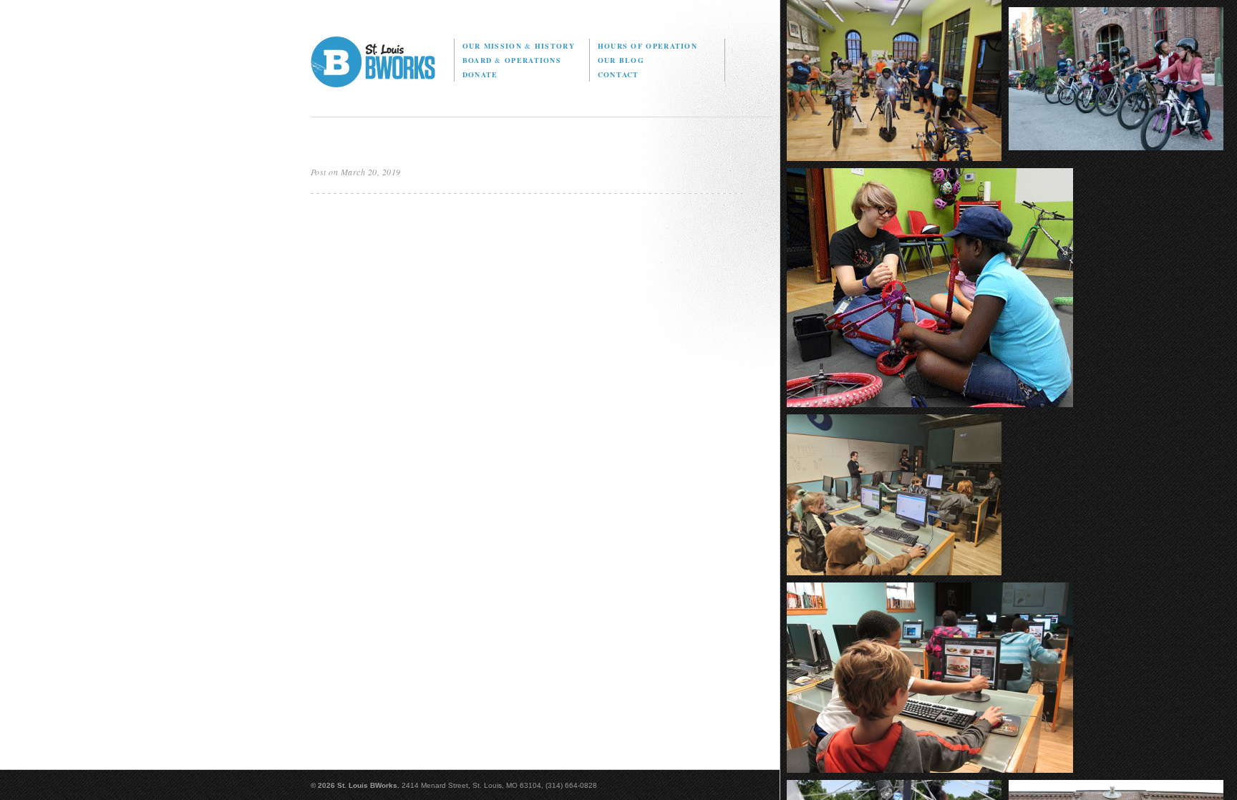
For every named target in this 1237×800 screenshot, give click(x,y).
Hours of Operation (647, 46)
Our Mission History (518, 46)
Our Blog (621, 60)
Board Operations (511, 60)
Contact (618, 74)
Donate (480, 74)
